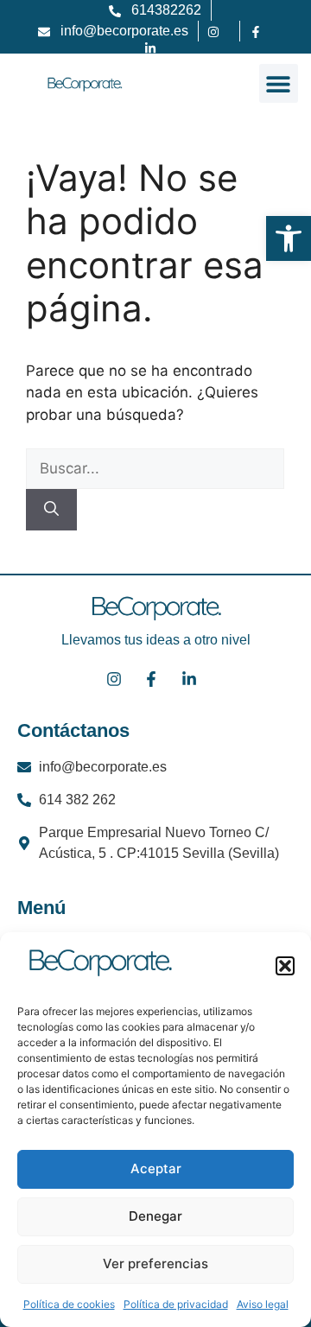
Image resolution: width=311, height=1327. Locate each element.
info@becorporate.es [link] (124, 30)
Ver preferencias (155, 1263)
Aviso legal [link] (263, 1304)
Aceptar (155, 1168)
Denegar (155, 1216)
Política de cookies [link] (69, 1304)
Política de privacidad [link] (176, 1304)
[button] (285, 966)
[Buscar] (51, 509)
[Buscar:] (155, 468)
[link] (288, 238)
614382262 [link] (166, 10)
